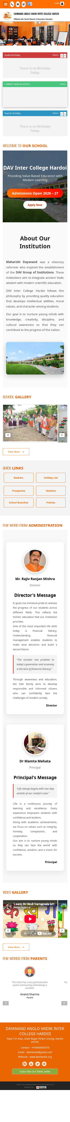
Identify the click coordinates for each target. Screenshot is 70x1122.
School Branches (18, 502)
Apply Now (35, 205)
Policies (50, 502)
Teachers (51, 490)
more (55, 55)
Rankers (18, 477)
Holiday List (51, 477)
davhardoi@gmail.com (39, 1052)
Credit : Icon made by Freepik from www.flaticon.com (35, 1084)
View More (15, 451)
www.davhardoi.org (41, 1056)
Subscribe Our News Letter (35, 1071)
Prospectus (18, 490)
